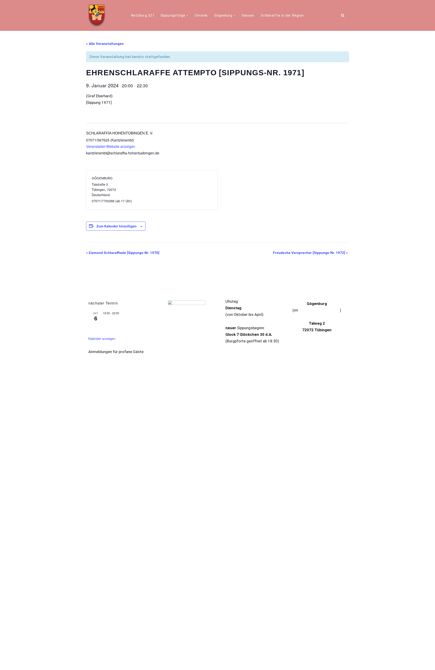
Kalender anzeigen (101, 338)
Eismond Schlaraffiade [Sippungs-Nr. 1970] (122, 253)
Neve (92, 664)
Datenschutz (198, 653)
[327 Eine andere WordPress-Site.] (96, 15)
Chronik (201, 15)
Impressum (174, 653)
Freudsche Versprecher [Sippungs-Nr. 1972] (310, 253)
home (341, 664)
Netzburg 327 (142, 15)
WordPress (136, 664)
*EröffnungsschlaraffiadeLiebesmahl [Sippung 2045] (124, 323)
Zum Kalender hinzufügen (117, 226)
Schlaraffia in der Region (282, 15)
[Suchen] (342, 15)
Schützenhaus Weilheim (319, 310)
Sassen (248, 15)
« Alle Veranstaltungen (105, 44)
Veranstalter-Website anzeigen (110, 146)
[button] (187, 15)
